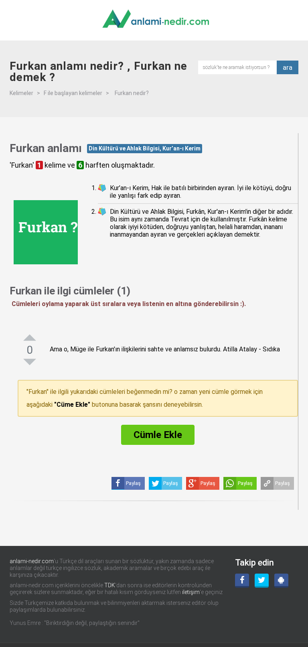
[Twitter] (262, 581)
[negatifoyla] (30, 362)
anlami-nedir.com (32, 561)
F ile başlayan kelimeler (73, 93)
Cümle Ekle (158, 434)
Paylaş (282, 483)
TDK (109, 585)
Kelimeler (21, 93)
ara (287, 67)
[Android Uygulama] (281, 581)
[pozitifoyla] (30, 337)
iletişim (191, 592)
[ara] (240, 67)
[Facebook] (242, 581)
